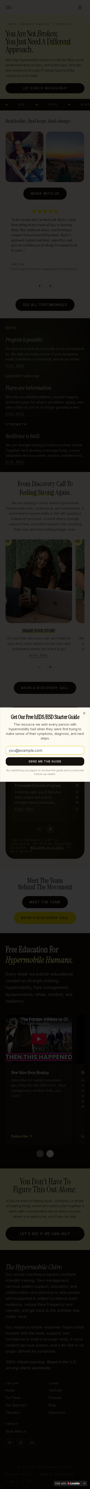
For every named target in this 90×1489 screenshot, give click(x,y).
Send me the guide (45, 761)
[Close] (84, 713)
